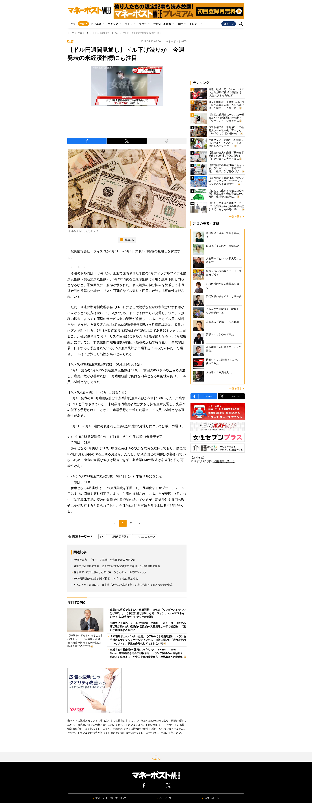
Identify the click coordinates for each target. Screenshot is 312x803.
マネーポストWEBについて (110, 798)
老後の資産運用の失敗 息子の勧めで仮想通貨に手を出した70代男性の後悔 (117, 566)
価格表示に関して (224, 461)
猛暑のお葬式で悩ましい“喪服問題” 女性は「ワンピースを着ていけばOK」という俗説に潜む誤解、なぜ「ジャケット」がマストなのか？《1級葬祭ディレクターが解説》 (148, 613)
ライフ (128, 23)
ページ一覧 (165, 798)
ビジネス (96, 23)
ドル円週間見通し (118, 536)
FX (87, 33)
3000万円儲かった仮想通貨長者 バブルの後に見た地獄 (106, 578)
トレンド (194, 23)
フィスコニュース (144, 536)
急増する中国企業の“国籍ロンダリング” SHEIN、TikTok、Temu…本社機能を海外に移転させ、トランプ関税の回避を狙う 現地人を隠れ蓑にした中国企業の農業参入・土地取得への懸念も (147, 653)
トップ (71, 23)
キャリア (113, 23)
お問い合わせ (212, 798)
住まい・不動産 (162, 23)
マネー (143, 23)
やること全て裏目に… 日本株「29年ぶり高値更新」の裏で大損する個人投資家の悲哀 (123, 584)
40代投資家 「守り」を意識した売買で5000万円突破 (105, 559)
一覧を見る (235, 216)
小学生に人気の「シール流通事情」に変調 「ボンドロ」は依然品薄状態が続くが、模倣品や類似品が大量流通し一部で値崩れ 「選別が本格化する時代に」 (148, 626)
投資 (81, 23)
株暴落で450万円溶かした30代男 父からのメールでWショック (110, 572)
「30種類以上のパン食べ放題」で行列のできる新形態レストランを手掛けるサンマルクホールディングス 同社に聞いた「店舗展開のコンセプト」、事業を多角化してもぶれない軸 (148, 640)
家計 (180, 23)
